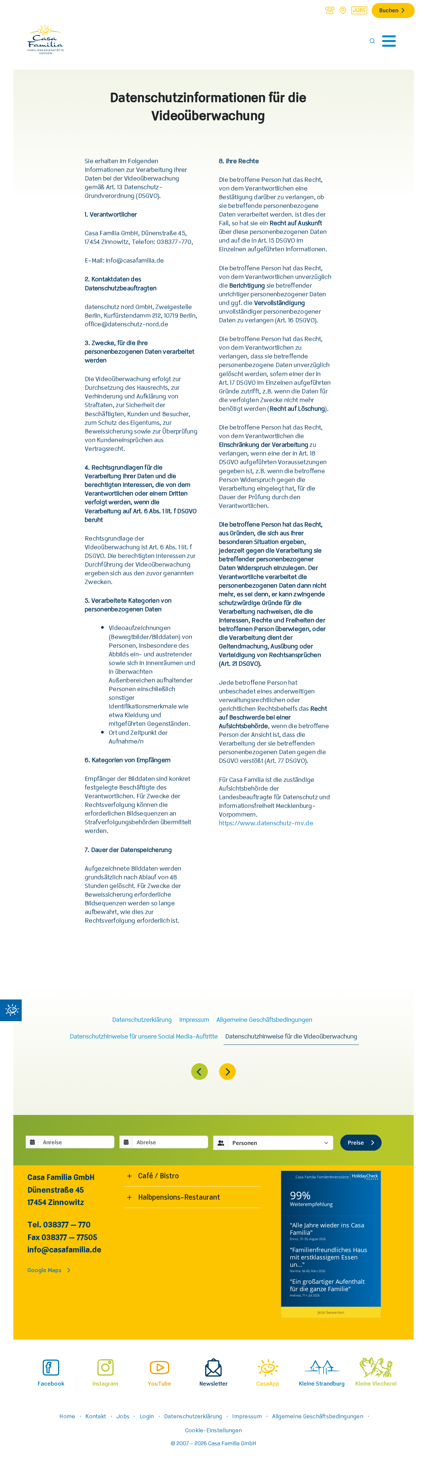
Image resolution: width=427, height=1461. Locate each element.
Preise (356, 1142)
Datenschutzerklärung (193, 1416)
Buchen (388, 10)
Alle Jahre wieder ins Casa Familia (327, 1228)
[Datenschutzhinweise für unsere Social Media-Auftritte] (199, 1073)
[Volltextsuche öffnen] (372, 41)
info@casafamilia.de (64, 1249)
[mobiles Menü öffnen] (389, 41)
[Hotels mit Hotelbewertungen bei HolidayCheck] (364, 1177)
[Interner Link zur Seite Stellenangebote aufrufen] (359, 10)
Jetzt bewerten (331, 1312)
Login (147, 1416)
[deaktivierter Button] (227, 1073)
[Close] (11, 1010)
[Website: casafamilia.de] (45, 41)
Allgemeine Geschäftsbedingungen (317, 1416)
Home (67, 1416)
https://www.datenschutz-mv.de (266, 822)
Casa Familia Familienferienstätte (322, 1176)
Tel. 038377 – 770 (59, 1224)
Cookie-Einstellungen (213, 1430)
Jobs (122, 1416)
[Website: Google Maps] (343, 10)
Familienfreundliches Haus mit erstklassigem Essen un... (328, 1257)
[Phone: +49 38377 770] (329, 10)
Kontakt (95, 1416)
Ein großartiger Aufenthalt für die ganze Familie (327, 1285)
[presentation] (51, 1371)
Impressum (247, 1416)
